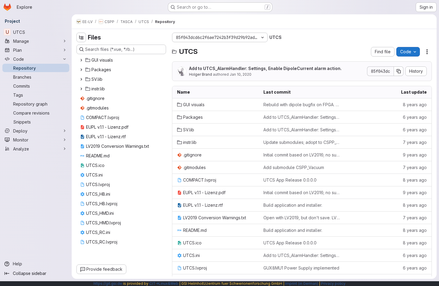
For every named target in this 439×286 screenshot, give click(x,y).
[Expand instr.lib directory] (81, 88)
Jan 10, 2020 (240, 74)
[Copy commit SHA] (398, 71)
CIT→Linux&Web (163, 283)
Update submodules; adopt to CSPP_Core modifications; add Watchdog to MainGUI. (301, 142)
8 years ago (415, 104)
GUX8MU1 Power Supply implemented (301, 267)
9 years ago (415, 154)
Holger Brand (200, 74)
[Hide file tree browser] (81, 37)
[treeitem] (122, 60)
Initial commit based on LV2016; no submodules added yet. (301, 154)
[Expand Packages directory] (81, 69)
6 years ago (415, 117)
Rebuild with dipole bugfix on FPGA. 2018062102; (301, 104)
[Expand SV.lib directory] (81, 79)
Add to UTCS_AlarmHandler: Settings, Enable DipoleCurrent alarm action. (265, 68)
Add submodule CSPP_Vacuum (293, 167)
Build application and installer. (292, 205)
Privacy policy (333, 283)
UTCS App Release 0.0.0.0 (290, 179)
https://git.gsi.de (107, 283)
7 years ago (415, 142)
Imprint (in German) (301, 283)
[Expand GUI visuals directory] (81, 60)
